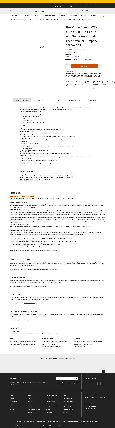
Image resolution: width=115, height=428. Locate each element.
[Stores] (89, 11)
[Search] (67, 11)
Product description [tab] (21, 100)
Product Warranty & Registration (53, 407)
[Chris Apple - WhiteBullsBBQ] (98, 365)
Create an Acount (13, 401)
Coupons (65, 412)
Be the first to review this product (72, 52)
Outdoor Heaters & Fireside (49, 16)
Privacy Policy (46, 425)
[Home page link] (18, 11)
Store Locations (17, 344)
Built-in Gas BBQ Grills (39, 19)
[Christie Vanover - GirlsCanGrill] (17, 365)
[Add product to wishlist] (100, 66)
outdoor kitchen (77, 421)
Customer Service (51, 395)
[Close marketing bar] (103, 1)
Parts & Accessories (62, 16)
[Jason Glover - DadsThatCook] (82, 365)
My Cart (11, 407)
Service (65, 395)
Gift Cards (48, 409)
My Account (12, 398)
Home (11, 19)
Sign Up (75, 378)
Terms (51, 425)
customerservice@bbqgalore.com (53, 346)
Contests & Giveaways (68, 409)
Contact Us (30, 407)
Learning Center (93, 16)
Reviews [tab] (57, 100)
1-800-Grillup (90, 406)
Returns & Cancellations (29, 303)
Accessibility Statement (59, 425)
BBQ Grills (16, 19)
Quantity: (67, 63)
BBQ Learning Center (68, 407)
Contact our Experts (31, 269)
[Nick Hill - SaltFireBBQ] (33, 365)
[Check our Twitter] (91, 383)
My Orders (12, 404)
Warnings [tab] (93, 100)
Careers (29, 404)
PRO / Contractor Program (34, 409)
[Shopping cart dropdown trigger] (103, 11)
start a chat (78, 343)
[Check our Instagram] (99, 383)
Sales (102, 16)
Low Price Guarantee (39, 286)
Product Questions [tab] (75, 100)
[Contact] (94, 11)
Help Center (48, 398)
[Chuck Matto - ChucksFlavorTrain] (49, 365)
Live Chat (21, 226)
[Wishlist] (99, 11)
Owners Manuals (49, 412)
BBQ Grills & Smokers (15, 16)
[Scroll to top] (103, 371)
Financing (65, 404)
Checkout (12, 409)
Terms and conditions (66, 382)
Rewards (30, 412)
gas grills (64, 421)
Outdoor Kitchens (27, 16)
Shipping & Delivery (21, 250)
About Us (28, 320)
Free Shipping (69, 198)
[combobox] (51, 11)
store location (82, 226)
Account (12, 395)
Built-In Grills (30, 19)
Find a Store (30, 401)
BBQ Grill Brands (83, 16)
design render (13, 265)
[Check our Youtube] (95, 383)
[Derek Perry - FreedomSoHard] (66, 365)
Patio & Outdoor (37, 16)
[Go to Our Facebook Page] (87, 383)
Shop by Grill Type (23, 19)
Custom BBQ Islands (68, 401)
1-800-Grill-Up (52, 344)
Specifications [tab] (39, 100)
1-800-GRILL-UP (34, 226)
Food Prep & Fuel (73, 16)
